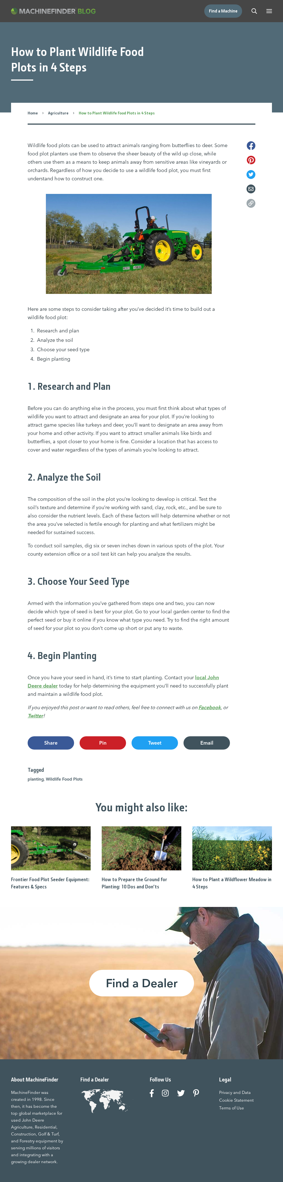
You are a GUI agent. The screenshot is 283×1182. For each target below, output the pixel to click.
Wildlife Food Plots (64, 779)
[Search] (254, 11)
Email (206, 743)
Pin (102, 743)
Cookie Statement (236, 1100)
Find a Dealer (141, 983)
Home (33, 113)
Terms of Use (231, 1108)
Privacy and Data (235, 1092)
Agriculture (58, 113)
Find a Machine (223, 11)
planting (36, 779)
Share (50, 743)
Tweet (154, 743)
